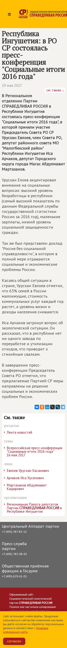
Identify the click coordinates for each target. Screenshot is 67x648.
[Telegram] (63, 407)
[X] (52, 407)
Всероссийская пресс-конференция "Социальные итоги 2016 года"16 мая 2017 (34, 451)
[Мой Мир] (47, 407)
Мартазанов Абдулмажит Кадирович (27, 487)
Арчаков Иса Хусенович (25, 478)
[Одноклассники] (42, 407)
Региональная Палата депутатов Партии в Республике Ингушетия (34, 508)
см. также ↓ (54, 90)
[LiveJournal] (57, 407)
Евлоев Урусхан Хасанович (28, 470)
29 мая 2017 (12, 85)
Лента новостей (19, 432)
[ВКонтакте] (37, 407)
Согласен (14, 641)
